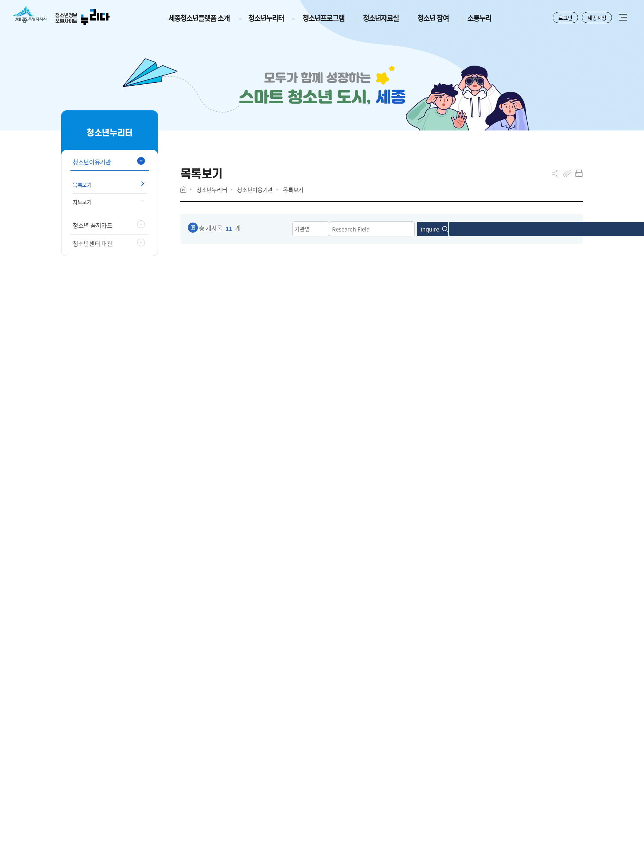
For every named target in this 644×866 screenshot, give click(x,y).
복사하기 (567, 173)
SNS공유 (555, 173)
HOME (183, 189)
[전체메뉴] (623, 18)
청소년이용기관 (255, 189)
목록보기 (293, 189)
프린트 (579, 173)
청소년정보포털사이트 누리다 (61, 16)
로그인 (565, 17)
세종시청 (596, 17)
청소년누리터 (211, 189)
